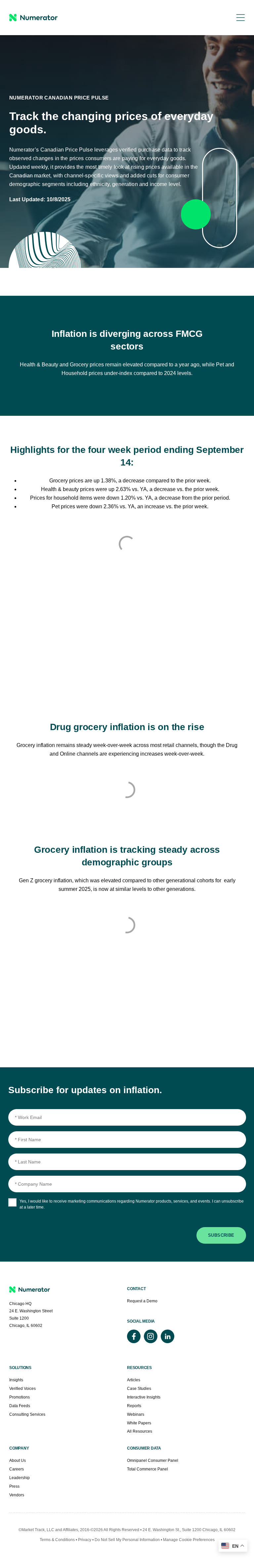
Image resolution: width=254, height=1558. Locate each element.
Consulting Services (27, 1414)
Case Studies (139, 1388)
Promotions (19, 1397)
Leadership (19, 1477)
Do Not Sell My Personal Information (128, 1539)
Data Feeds (19, 1405)
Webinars (135, 1414)
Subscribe (221, 1235)
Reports (134, 1405)
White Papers (139, 1423)
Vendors (16, 1495)
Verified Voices (22, 1388)
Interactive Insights (143, 1397)
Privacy (84, 1539)
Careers (16, 1469)
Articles (133, 1380)
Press (14, 1486)
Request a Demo (142, 1301)
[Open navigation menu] (236, 18)
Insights (16, 1380)
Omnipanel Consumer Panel (152, 1461)
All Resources (139, 1431)
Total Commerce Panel (147, 1469)
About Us (17, 1461)
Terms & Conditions (57, 1539)
